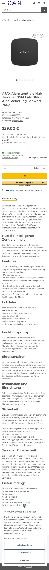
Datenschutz (21, 538)
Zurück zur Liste (10, 20)
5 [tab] (27, 80)
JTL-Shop (29, 567)
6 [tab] (30, 80)
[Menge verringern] (5, 168)
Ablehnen (24, 560)
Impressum (9, 538)
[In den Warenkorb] (4, 28)
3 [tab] (22, 80)
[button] (34, 3)
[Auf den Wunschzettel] (41, 35)
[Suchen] (44, 10)
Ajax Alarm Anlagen (20, 118)
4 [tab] (24, 80)
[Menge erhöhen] (44, 168)
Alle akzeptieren (24, 545)
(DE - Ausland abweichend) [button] (13, 156)
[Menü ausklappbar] (3, 1)
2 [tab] (19, 80)
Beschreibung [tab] (9, 198)
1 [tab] (17, 80)
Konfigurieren (24, 553)
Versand (23, 134)
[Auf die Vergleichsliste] (35, 35)
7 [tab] (32, 80)
